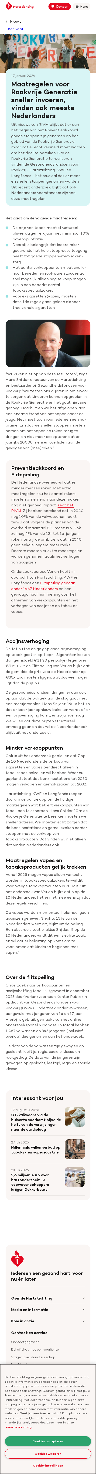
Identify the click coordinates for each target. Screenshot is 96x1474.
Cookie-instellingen (48, 1465)
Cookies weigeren (48, 1453)
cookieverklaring (19, 1427)
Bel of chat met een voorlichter (35, 1349)
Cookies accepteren (48, 1441)
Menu (85, 7)
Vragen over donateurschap (33, 1357)
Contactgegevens (25, 1342)
